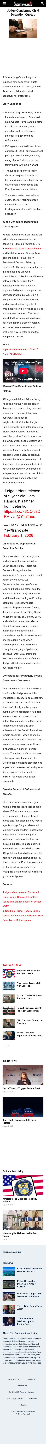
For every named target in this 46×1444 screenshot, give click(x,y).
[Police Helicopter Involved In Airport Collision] (9, 1284)
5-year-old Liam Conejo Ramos (24, 248)
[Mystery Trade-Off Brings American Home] (9, 998)
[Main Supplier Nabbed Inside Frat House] (23, 1220)
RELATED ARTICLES (12, 965)
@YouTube (25, 516)
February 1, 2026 (18, 535)
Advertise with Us (14, 1379)
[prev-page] (4, 1045)
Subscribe (23, 1405)
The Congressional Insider (24, 1333)
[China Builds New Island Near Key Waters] (9, 1271)
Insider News (10, 1060)
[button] (4, 3)
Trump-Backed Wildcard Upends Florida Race (26, 1321)
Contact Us (33, 1398)
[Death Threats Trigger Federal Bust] (23, 1075)
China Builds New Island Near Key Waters (29, 1270)
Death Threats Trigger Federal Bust (21, 1088)
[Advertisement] (23, 56)
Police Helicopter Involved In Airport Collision (26, 1284)
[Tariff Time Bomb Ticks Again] (9, 1309)
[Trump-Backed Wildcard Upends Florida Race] (9, 1321)
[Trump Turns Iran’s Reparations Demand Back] (9, 1035)
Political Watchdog (13, 1171)
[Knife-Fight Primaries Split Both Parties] (23, 1107)
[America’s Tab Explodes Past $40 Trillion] (9, 973)
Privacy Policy (31, 1379)
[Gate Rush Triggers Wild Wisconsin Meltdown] (9, 1296)
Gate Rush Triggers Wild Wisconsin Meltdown (29, 1295)
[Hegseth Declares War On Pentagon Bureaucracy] (9, 1011)
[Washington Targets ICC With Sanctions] (9, 986)
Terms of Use (22, 1386)
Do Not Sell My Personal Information (22, 1392)
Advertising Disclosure (15, 1398)
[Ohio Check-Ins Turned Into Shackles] (9, 1023)
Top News (8, 1262)
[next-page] (8, 1045)
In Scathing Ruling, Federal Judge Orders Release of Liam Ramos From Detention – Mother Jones (23, 915)
